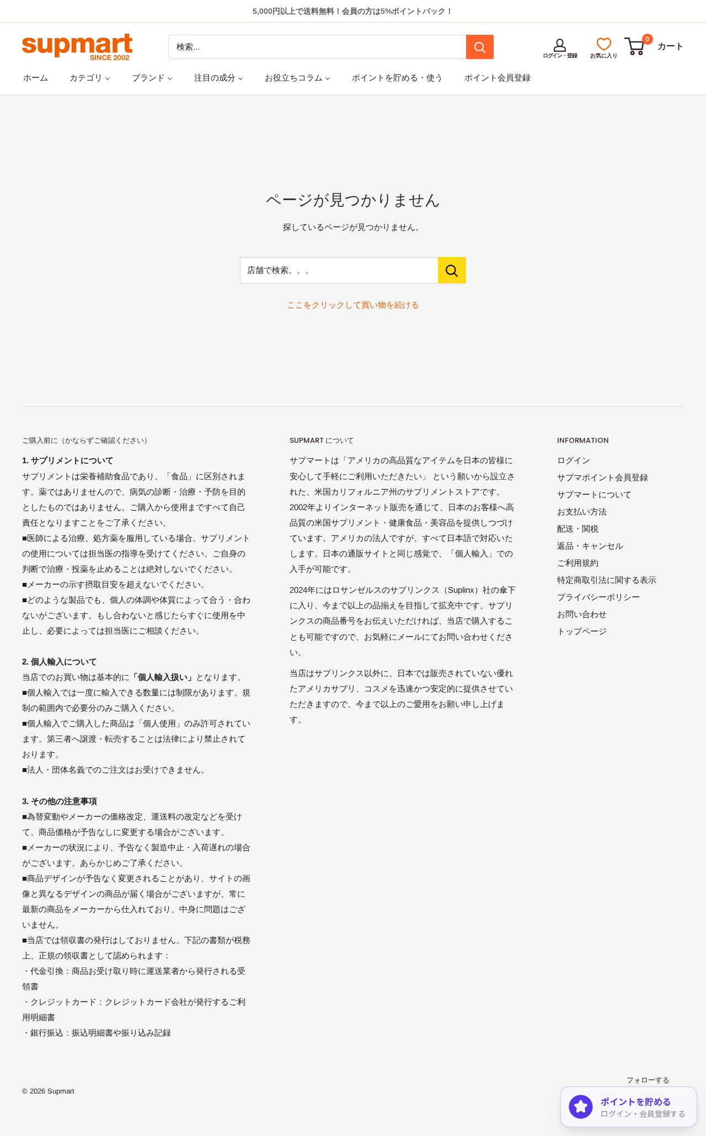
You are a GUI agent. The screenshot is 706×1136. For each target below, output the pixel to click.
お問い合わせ (582, 614)
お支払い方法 (582, 511)
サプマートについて (594, 494)
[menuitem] (35, 77)
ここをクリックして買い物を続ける (353, 304)
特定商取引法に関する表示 (606, 580)
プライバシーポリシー (598, 597)
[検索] (480, 47)
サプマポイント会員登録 (602, 477)
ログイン (573, 460)
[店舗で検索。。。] (452, 270)
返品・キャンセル (590, 545)
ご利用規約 (577, 562)
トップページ (582, 631)
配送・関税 (577, 528)
